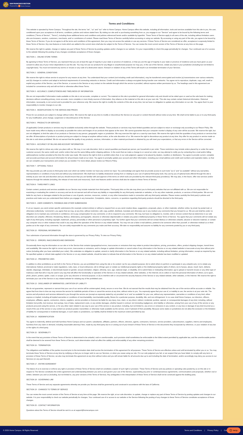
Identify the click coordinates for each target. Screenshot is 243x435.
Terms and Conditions (193, 430)
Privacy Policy (212, 430)
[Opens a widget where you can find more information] (233, 430)
